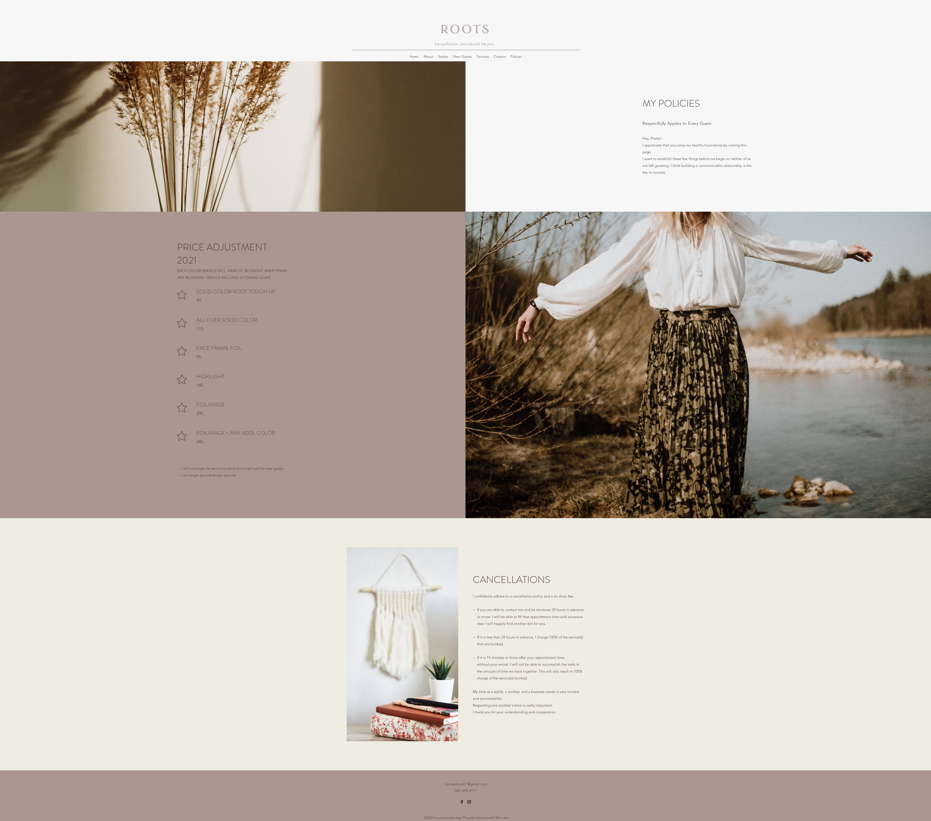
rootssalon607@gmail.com (466, 784)
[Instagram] (469, 801)
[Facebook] (461, 801)
